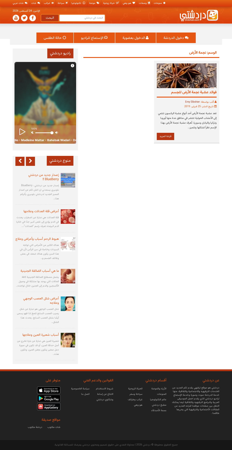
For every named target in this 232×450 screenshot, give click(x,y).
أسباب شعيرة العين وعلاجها (40, 335)
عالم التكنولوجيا (158, 400)
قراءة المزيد (165, 136)
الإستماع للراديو (92, 38)
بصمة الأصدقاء (158, 411)
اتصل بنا (85, 394)
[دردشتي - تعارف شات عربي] (48, 390)
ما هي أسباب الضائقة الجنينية (39, 271)
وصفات (143, 3)
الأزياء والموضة (158, 389)
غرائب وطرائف (135, 400)
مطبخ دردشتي (159, 405)
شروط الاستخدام (104, 389)
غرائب (47, 3)
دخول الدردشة (174, 38)
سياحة (61, 3)
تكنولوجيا (76, 3)
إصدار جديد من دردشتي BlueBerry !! (43, 177)
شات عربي (18, 3)
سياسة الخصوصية (80, 389)
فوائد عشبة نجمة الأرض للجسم (194, 92)
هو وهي (127, 3)
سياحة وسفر (135, 394)
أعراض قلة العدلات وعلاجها (41, 211)
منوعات (158, 3)
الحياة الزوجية (135, 389)
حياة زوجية (109, 3)
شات (34, 3)
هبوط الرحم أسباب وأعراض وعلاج (37, 239)
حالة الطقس (53, 38)
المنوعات (161, 394)
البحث (50, 18)
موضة (92, 3)
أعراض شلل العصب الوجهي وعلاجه (41, 301)
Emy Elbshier (192, 102)
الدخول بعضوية (134, 38)
